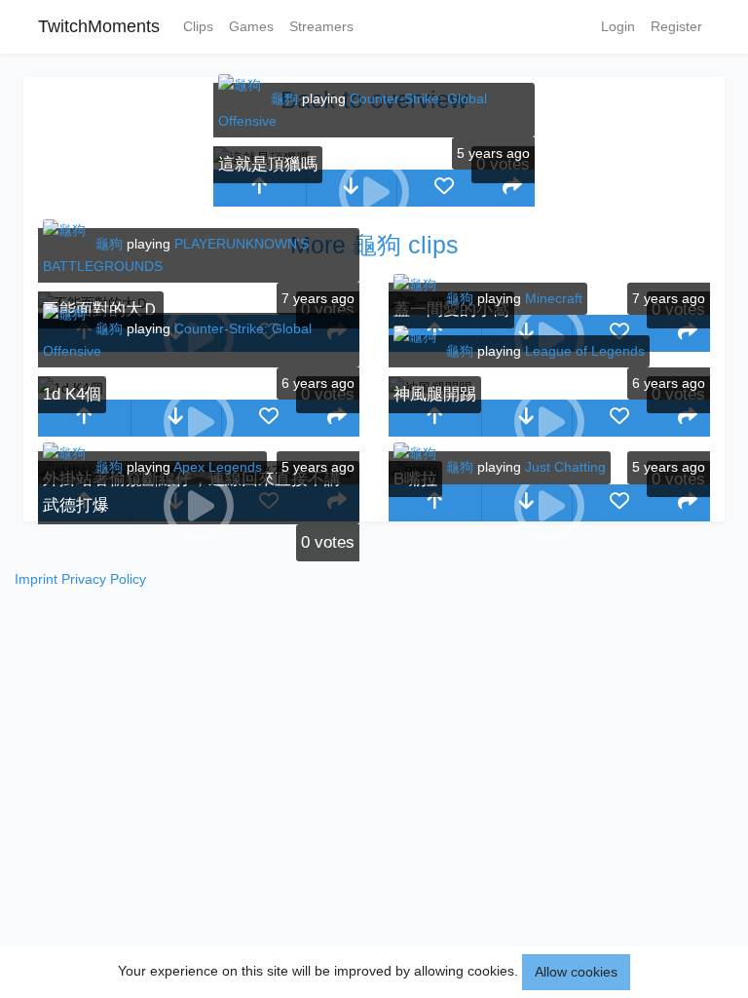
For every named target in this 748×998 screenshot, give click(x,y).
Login (618, 26)
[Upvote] (259, 188)
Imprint (36, 579)
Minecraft (553, 298)
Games (251, 26)
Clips (198, 26)
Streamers (321, 26)
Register (676, 26)
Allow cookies (576, 971)
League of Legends (585, 351)
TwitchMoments (99, 26)
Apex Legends (217, 467)
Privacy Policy (103, 579)
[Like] (443, 188)
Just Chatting (565, 467)
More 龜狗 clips (374, 244)
